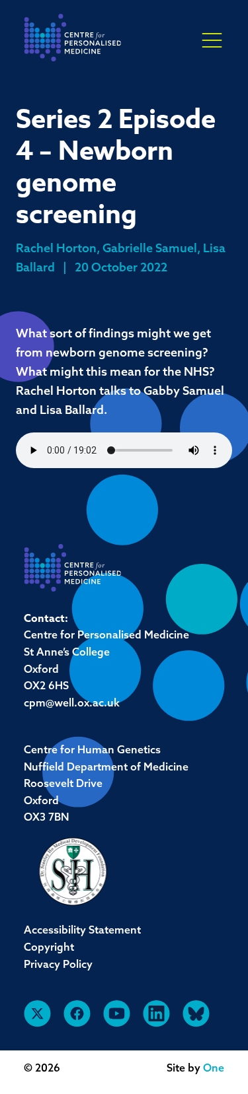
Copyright (49, 948)
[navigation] (72, 41)
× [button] (212, 41)
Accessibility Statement (82, 931)
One (213, 1069)
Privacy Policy (58, 965)
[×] (211, 39)
